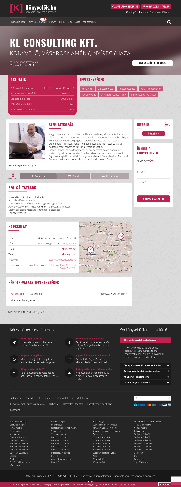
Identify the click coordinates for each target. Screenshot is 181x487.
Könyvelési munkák (37, 20)
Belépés (133, 12)
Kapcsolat (15, 409)
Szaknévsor (15, 398)
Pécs (95, 456)
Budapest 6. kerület (18, 440)
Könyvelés (55, 462)
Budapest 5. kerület (142, 437)
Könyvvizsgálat (99, 462)
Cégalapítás (139, 459)
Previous (7, 142)
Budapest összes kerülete (104, 452)
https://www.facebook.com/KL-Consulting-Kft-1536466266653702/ (48, 266)
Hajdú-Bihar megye (142, 424)
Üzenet (141, 182)
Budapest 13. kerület (143, 443)
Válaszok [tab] (35, 293)
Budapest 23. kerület (60, 452)
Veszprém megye (58, 434)
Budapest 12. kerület (102, 443)
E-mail (140, 171)
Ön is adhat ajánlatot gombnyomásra (142, 371)
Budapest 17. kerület (143, 446)
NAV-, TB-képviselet (142, 462)
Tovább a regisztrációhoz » (137, 382)
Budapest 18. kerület (19, 449)
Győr (136, 456)
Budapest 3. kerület (60, 437)
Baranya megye (58, 421)
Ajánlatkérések (33, 398)
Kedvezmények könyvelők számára (27, 404)
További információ (127, 484)
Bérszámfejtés (99, 459)
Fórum (52, 21)
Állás (77, 21)
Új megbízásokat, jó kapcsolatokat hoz (143, 365)
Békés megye (98, 421)
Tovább (152, 133)
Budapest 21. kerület (143, 449)
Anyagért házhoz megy (61, 459)
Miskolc (54, 456)
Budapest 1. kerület (142, 434)
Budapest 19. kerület (60, 449)
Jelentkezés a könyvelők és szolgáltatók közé (67, 398)
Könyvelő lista (18, 21)
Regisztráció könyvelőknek (155, 12)
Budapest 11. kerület (60, 443)
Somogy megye (58, 431)
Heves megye (16, 427)
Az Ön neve (143, 160)
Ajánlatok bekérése (126, 6)
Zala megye (98, 434)
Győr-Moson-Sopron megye (105, 424)
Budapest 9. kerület (142, 440)
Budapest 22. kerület (19, 452)
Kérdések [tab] (17, 293)
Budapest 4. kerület (101, 437)
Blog (70, 21)
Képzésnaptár (89, 21)
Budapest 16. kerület (102, 446)
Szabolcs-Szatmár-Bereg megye (106, 431)
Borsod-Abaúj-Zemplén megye (147, 421)
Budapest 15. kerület (60, 446)
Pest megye (15, 431)
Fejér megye (56, 424)
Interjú (62, 21)
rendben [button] (165, 484)
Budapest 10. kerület (19, 443)
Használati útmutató (73, 404)
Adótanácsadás (16, 459)
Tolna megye (139, 431)
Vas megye (14, 434)
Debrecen (138, 452)
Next (50, 142)
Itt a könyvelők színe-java (136, 376)
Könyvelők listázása (157, 6)
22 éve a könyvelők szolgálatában (140, 340)
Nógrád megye (140, 427)
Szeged (13, 456)
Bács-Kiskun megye (18, 421)
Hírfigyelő (54, 404)
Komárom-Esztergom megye (105, 427)
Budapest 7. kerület (60, 440)
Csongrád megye (17, 424)
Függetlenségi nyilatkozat (99, 404)
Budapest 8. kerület (101, 440)
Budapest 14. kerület (19, 446)
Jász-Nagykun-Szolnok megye (64, 427)
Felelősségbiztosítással (20, 462)
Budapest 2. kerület (18, 437)
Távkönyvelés (15, 465)
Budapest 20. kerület (102, 449)
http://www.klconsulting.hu (62, 259)
